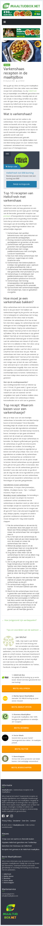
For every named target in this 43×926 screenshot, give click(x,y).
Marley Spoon (8, 876)
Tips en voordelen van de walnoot (24, 630)
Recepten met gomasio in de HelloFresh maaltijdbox (20, 849)
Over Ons (25, 821)
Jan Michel (21, 81)
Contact (33, 821)
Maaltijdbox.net (18, 825)
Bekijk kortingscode (21, 184)
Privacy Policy (7, 821)
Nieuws (7, 65)
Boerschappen (9, 883)
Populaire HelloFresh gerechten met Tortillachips (19, 842)
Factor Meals (8, 880)
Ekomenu (7, 878)
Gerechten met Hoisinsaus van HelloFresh (17, 846)
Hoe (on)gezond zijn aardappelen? (19, 620)
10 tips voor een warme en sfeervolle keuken (18, 839)
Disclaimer (17, 821)
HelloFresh (32, 91)
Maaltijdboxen (7, 790)
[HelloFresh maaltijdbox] (21, 11)
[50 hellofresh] (21, 33)
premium (7, 216)
